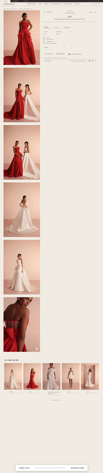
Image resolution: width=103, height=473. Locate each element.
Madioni (15, 1)
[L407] (51, 376)
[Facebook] (89, 61)
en (88, 1)
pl (91, 1)
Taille (45, 34)
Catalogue (48, 61)
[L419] (13, 376)
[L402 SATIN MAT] (90, 376)
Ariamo (5, 1)
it (96, 1)
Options (46, 27)
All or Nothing (27, 8)
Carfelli (26, 1)
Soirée (40, 4)
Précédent (50, 12)
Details (56, 27)
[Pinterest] (92, 61)
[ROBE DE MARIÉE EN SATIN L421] (32, 389)
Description (66, 27)
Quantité (46, 47)
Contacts (77, 4)
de (94, 1)
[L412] (71, 376)
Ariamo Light (20, 8)
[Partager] (95, 61)
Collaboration (67, 4)
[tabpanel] (13, 378)
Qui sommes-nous (56, 4)
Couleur (46, 31)
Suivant (91, 12)
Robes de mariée (31, 4)
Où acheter (49, 54)
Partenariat (61, 54)
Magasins (46, 4)
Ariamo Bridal (6, 8)
